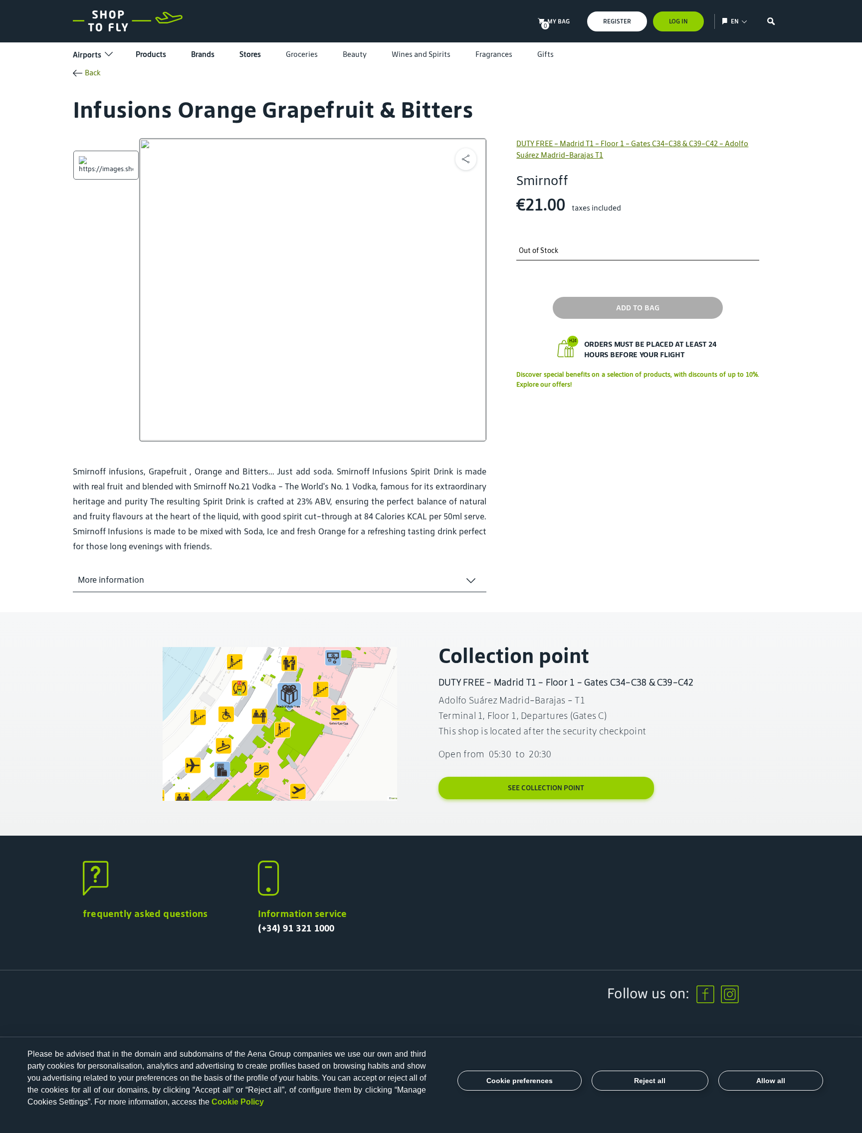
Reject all (649, 1081)
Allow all (770, 1081)
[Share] (465, 159)
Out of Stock (538, 250)
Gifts (545, 54)
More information (111, 579)
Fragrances (493, 54)
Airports (87, 54)
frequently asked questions (145, 913)
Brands (203, 54)
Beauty (355, 54)
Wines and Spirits (421, 54)
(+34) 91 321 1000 (296, 928)
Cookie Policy (238, 1102)
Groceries (302, 54)
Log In (678, 21)
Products (151, 54)
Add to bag (637, 307)
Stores (250, 54)
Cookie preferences (519, 1081)
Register (617, 21)
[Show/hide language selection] (726, 21)
